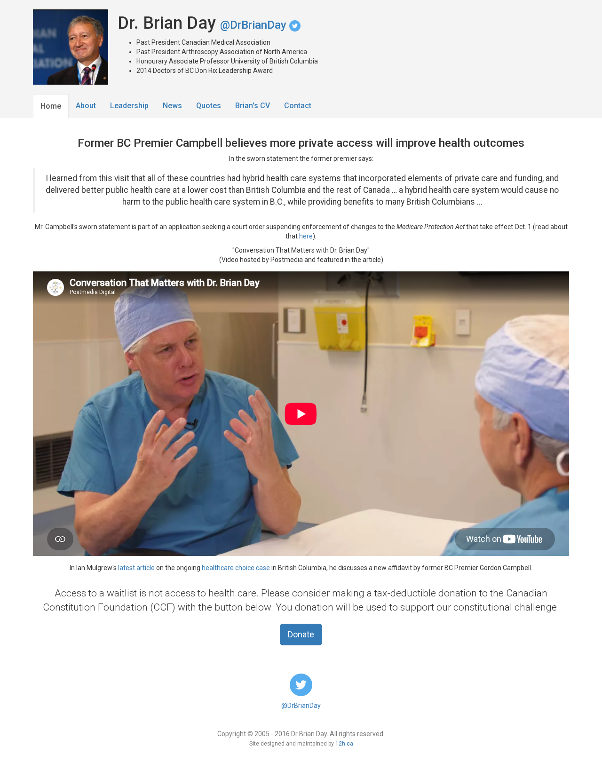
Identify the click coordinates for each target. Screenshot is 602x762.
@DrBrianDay (254, 25)
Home (50, 106)
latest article (136, 568)
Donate (301, 634)
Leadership (129, 105)
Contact (297, 105)
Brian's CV (252, 105)
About (86, 105)
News (172, 105)
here (306, 236)
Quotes (208, 105)
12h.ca (344, 743)
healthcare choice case (236, 568)
